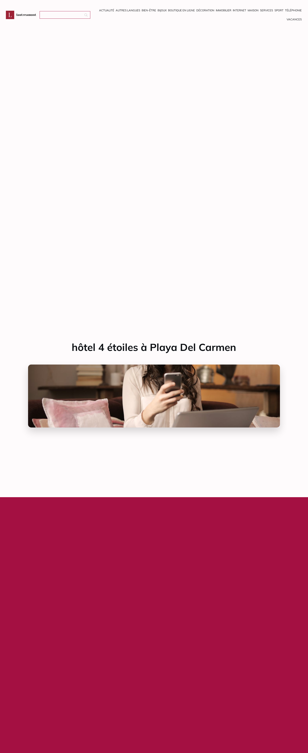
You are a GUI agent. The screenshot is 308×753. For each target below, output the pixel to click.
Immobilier (223, 10)
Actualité (106, 10)
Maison (253, 10)
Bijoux (162, 10)
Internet (239, 10)
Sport (278, 10)
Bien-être (149, 10)
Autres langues (128, 10)
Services (266, 10)
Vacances (294, 19)
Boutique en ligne (181, 10)
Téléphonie (293, 10)
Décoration (205, 10)
